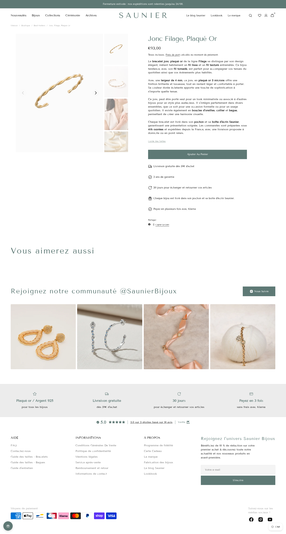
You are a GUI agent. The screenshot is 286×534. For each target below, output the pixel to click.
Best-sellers (39, 25)
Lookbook (150, 473)
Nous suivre (261, 291)
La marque (151, 456)
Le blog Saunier (154, 468)
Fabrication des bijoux (158, 462)
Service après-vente (88, 462)
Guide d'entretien (22, 468)
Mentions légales (86, 456)
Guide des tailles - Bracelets (29, 456)
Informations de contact (91, 473)
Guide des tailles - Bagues (28, 462)
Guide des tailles (157, 141)
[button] (250, 15)
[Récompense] (8, 526)
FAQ (14, 445)
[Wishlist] (259, 15)
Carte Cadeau (153, 451)
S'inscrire (238, 480)
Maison (14, 25)
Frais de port (173, 54)
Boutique (25, 25)
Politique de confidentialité (93, 451)
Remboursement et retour (91, 468)
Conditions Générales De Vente (95, 445)
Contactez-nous (21, 451)
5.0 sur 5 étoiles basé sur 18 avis (151, 422)
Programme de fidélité (158, 445)
